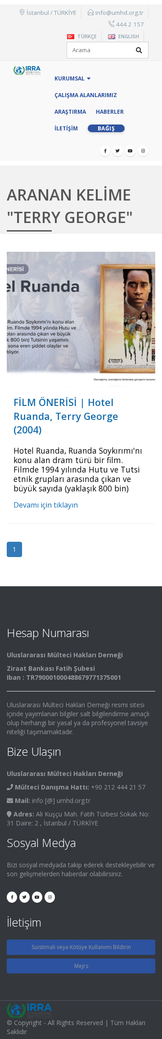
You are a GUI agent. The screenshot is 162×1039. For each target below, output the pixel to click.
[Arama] (139, 50)
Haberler (110, 112)
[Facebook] (105, 150)
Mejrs (81, 966)
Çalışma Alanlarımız (85, 95)
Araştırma (70, 112)
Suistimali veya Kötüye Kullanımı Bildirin (81, 947)
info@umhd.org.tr (119, 13)
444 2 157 (130, 24)
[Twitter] (117, 150)
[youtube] (130, 150)
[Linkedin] (143, 150)
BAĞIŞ (106, 128)
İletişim (66, 128)
